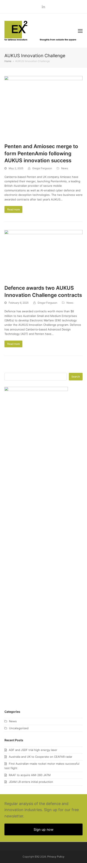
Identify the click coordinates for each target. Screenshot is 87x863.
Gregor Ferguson (42, 168)
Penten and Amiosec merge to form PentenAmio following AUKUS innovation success (41, 153)
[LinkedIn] (43, 6)
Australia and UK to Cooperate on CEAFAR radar (40, 756)
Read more (13, 209)
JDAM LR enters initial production (31, 781)
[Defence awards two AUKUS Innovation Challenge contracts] (43, 255)
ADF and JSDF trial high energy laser (33, 750)
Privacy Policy (55, 856)
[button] (80, 31)
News (64, 168)
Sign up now (43, 829)
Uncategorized (19, 728)
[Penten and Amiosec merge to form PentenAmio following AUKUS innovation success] (43, 107)
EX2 (37, 856)
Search (75, 376)
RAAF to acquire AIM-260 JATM (30, 775)
